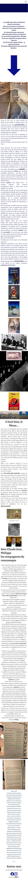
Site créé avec (12, 877)
